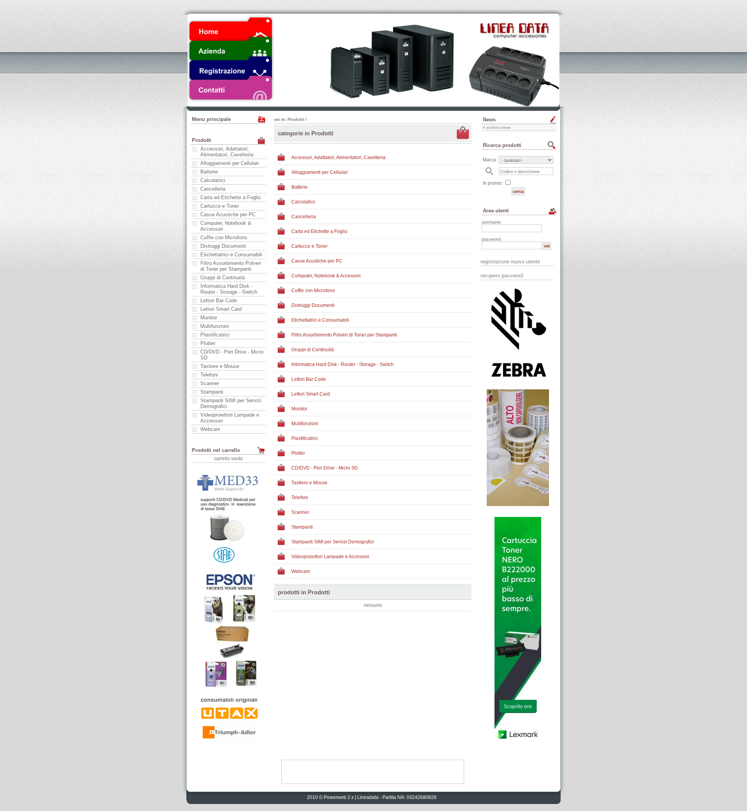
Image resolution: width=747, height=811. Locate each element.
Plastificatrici (215, 335)
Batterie (209, 172)
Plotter (207, 343)
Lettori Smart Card (221, 309)
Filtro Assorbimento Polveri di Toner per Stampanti (230, 266)
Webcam (210, 429)
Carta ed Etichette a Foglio (230, 197)
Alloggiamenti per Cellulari (229, 163)
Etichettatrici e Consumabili (231, 254)
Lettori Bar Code (218, 300)
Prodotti (296, 119)
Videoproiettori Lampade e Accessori (229, 418)
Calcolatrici (212, 180)
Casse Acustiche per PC (228, 214)
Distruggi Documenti (223, 246)
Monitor (208, 318)
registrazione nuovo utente (510, 261)
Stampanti (211, 392)
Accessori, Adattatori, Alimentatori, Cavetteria (226, 152)
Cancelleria (212, 189)
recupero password (501, 276)
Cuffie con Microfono (223, 237)
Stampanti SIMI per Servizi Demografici (230, 403)
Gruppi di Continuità (222, 277)
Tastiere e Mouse (219, 366)
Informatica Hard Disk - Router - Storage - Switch (228, 289)
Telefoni (209, 375)
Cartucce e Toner (219, 206)
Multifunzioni (214, 326)
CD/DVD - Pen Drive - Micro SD (231, 355)
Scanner (209, 383)
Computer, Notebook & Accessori (225, 226)
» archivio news (496, 127)
